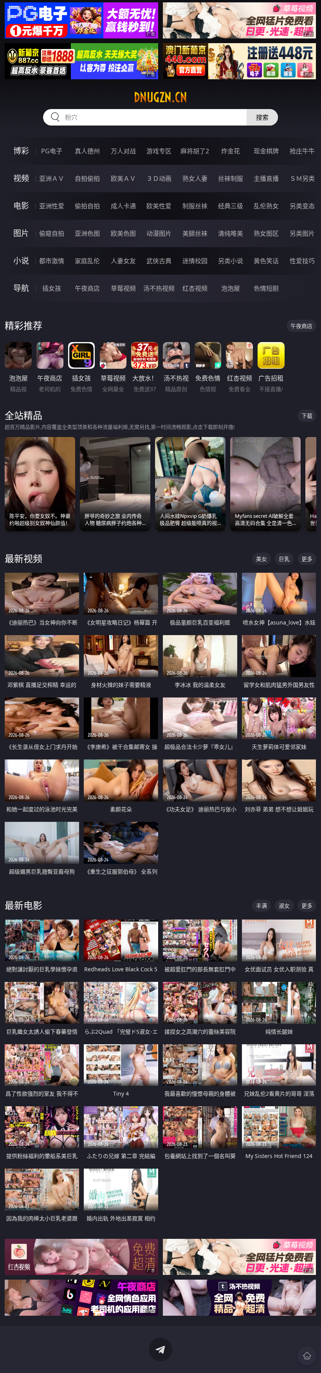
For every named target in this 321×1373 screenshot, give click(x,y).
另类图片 (302, 233)
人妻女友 (123, 261)
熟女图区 (266, 233)
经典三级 (230, 206)
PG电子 (51, 151)
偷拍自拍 (87, 206)
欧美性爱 (158, 206)
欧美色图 (123, 233)
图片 (21, 233)
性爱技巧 (302, 261)
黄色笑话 (266, 261)
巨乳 (284, 559)
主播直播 (266, 178)
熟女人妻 (194, 178)
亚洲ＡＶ (51, 178)
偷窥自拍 (51, 233)
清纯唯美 (230, 233)
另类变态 (302, 206)
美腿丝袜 (194, 233)
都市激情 (51, 261)
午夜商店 (87, 288)
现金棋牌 (266, 151)
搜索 (262, 117)
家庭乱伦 (87, 261)
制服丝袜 (194, 206)
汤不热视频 (159, 288)
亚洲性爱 (51, 206)
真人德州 (87, 151)
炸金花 (230, 151)
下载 (306, 415)
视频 (21, 178)
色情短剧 (266, 288)
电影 (21, 205)
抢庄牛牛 (302, 151)
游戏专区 (158, 151)
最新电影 (23, 905)
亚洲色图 (87, 233)
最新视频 (23, 558)
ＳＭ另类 (302, 178)
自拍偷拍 (87, 178)
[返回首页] (307, 1355)
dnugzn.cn (160, 97)
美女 (261, 559)
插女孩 (51, 288)
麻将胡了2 (194, 151)
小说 (21, 260)
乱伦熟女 (266, 206)
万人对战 (123, 151)
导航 (21, 288)
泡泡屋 (230, 288)
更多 (306, 559)
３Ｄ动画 (158, 178)
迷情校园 (194, 261)
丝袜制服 (230, 178)
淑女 (284, 905)
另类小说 (230, 261)
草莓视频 (123, 288)
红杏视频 (194, 288)
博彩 (21, 151)
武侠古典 (158, 261)
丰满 (261, 905)
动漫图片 (158, 233)
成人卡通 (123, 206)
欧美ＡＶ (123, 178)
